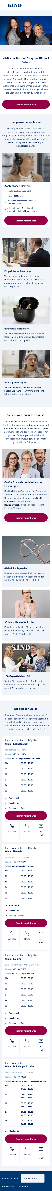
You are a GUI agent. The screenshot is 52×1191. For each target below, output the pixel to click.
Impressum (8, 1186)
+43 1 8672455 (19, 969)
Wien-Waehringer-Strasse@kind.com (29, 1081)
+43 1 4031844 (19, 861)
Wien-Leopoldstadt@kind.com (26, 758)
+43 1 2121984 (19, 754)
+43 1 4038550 (19, 1076)
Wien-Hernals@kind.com (23, 866)
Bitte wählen (29, 1177)
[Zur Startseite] (26, 5)
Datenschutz (23, 1186)
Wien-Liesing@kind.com (23, 973)
